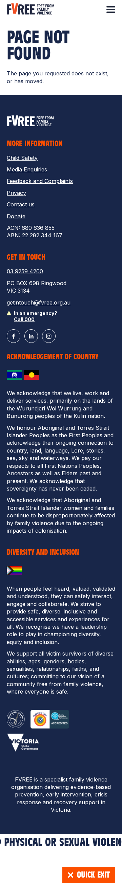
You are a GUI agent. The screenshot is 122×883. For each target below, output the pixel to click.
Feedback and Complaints (40, 181)
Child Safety (22, 157)
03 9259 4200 (25, 271)
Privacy (16, 192)
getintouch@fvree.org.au (38, 302)
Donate (16, 216)
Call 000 (24, 319)
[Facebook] (13, 336)
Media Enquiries (27, 169)
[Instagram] (49, 336)
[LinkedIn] (31, 336)
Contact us (21, 204)
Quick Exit (93, 875)
